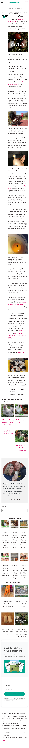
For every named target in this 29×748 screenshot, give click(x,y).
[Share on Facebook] (2, 17)
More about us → (14, 499)
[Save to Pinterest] (3, 16)
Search (3, 506)
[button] (14, 667)
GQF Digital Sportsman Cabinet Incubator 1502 (17, 335)
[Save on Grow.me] (4, 17)
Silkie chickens (19, 304)
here (3, 740)
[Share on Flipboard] (6, 17)
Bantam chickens (13, 307)
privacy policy (6, 700)
